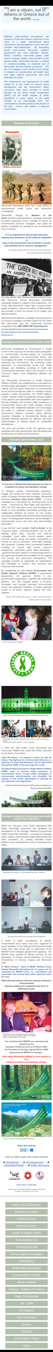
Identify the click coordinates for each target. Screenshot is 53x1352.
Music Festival (26, 1282)
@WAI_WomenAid (40, 1165)
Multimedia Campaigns (26, 1268)
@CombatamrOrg (34, 1162)
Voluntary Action (26, 1225)
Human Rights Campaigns (26, 1254)
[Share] (31, 1150)
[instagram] (28, 1150)
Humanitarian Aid (26, 1239)
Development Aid (26, 1247)
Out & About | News (26, 1338)
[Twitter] (24, 1150)
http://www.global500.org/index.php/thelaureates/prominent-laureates (24, 329)
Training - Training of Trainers (26, 1289)
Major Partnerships (26, 1296)
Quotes (26, 1324)
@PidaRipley (12, 1162)
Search (45, 8)
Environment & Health (26, 1275)
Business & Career (26, 1211)
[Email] (21, 1150)
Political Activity (26, 1218)
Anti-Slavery (26, 1261)
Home (26, 1345)
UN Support (26, 1310)
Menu (6, 8)
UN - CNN (26, 1303)
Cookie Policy (32, 1184)
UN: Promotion (26, 1317)
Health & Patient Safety (26, 1232)
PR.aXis (26, 1331)
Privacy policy (21, 1184)
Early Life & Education (26, 1204)
